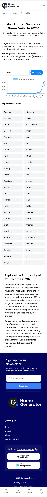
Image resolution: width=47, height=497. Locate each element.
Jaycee (29, 212)
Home (4, 13)
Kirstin (29, 262)
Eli (27, 256)
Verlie (29, 162)
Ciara (6, 174)
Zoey (28, 118)
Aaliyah (7, 256)
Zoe (28, 250)
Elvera (7, 237)
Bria (5, 143)
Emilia (27, 13)
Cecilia (7, 250)
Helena (29, 243)
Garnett (8, 218)
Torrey (7, 168)
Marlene (8, 199)
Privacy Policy (20, 483)
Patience (30, 237)
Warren (7, 212)
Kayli (6, 156)
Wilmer (29, 225)
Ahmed (29, 231)
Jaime (29, 168)
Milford (7, 187)
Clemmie (8, 243)
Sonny (7, 162)
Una (28, 143)
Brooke (7, 118)
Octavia (7, 137)
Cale (6, 193)
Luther (29, 206)
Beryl (28, 218)
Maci (28, 187)
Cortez (7, 149)
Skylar (29, 149)
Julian (29, 181)
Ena (28, 199)
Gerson (7, 130)
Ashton (29, 137)
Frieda (29, 193)
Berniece (8, 181)
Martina (7, 231)
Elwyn (6, 262)
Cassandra (31, 124)
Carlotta (30, 112)
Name (16, 13)
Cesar (7, 124)
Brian (28, 130)
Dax (28, 174)
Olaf (6, 225)
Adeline (7, 112)
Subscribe (23, 386)
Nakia (6, 206)
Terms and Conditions (23, 487)
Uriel (28, 156)
